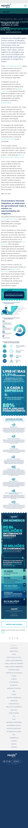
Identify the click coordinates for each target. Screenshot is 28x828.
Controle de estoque (14, 673)
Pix (14, 716)
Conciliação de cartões (14, 663)
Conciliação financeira (14, 666)
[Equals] (12, 755)
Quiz (14, 719)
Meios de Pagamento (14, 707)
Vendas (14, 747)
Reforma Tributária (14, 722)
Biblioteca (14, 651)
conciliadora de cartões (13, 66)
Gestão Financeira (14, 697)
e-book (14, 679)
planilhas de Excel (7, 139)
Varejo (14, 744)
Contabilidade (14, 670)
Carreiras (16, 761)
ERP (14, 691)
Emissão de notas (14, 688)
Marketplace (14, 704)
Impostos (14, 700)
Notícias (14, 710)
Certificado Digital (14, 657)
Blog (14, 654)
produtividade (6, 103)
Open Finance (14, 713)
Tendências (14, 738)
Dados (14, 676)
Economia (14, 685)
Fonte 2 (3, 632)
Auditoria (14, 648)
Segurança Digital (14, 725)
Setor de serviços (14, 728)
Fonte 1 (3, 631)
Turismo (14, 741)
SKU (14, 734)
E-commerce (14, 682)
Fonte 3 (3, 633)
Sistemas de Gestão (14, 731)
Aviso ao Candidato (12, 764)
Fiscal (14, 694)
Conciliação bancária (14, 660)
